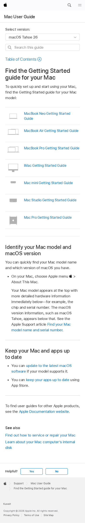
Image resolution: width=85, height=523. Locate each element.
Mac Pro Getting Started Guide (48, 217)
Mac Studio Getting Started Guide (50, 200)
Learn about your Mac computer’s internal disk (40, 445)
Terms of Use (31, 515)
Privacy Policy (11, 515)
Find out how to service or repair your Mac (40, 435)
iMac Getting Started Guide (45, 165)
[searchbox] (42, 47)
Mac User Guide (19, 16)
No (57, 471)
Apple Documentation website (44, 411)
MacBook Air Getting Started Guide (51, 131)
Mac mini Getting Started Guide (48, 183)
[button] (69, 5)
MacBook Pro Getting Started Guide (51, 148)
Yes (31, 471)
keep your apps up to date (47, 380)
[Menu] (80, 5)
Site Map (49, 515)
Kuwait (7, 503)
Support (19, 483)
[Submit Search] (10, 47)
